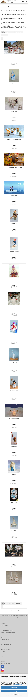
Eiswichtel (14, 83)
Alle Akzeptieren (14, 687)
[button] (2, 32)
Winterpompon (14, 530)
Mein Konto (3, 646)
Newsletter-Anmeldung (5, 649)
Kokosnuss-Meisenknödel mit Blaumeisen (14, 167)
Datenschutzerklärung (18, 684)
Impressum (3, 627)
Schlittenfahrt (14, 279)
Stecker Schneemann (14, 390)
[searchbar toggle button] (19, 1)
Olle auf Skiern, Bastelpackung (14, 251)
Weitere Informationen (14, 694)
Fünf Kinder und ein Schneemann (14, 139)
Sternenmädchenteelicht (14, 418)
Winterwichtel (14, 586)
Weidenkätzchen (14, 446)
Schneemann (14, 307)
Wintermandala (14, 502)
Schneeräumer (14, 334)
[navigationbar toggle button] (26, 1)
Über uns (3, 623)
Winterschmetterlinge (14, 558)
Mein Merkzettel (4, 653)
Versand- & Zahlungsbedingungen (8, 632)
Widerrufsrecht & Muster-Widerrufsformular (9, 634)
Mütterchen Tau (14, 223)
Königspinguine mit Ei (14, 195)
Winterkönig (14, 474)
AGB (2, 637)
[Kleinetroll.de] (8, 1)
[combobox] (10, 32)
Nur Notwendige (14, 691)
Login (2, 656)
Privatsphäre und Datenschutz (7, 630)
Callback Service (4, 625)
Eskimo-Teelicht (14, 111)
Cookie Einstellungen (5, 639)
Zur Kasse (3, 651)
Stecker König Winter (14, 362)
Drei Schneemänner (14, 55)
